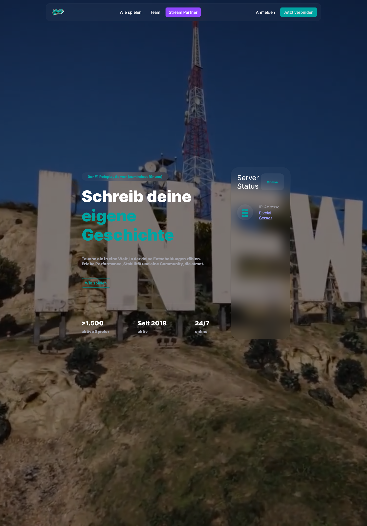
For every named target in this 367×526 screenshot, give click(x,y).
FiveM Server (265, 215)
